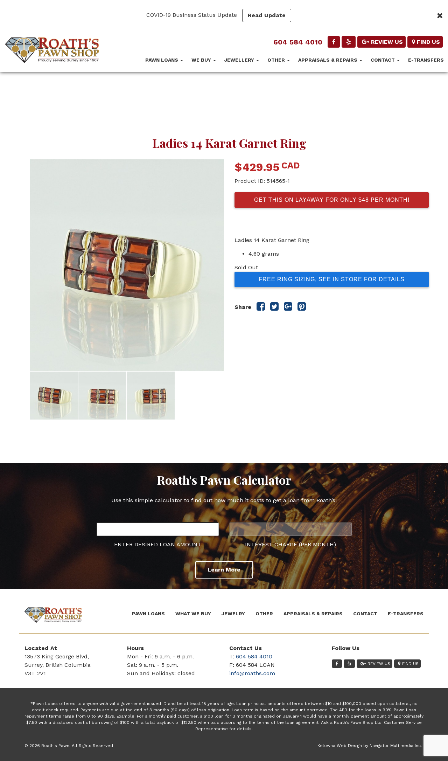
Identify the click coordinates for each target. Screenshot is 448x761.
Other (276, 60)
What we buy (193, 613)
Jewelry (233, 613)
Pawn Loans (162, 60)
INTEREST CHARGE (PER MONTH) (290, 544)
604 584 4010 (297, 42)
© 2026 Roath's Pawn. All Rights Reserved (68, 745)
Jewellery (239, 60)
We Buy (201, 60)
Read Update (267, 15)
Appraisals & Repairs (328, 60)
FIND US (428, 42)
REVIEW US (387, 42)
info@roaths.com (252, 673)
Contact (383, 60)
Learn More (224, 569)
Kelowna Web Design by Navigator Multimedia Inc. (369, 745)
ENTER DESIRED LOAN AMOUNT (157, 544)
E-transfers (426, 60)
